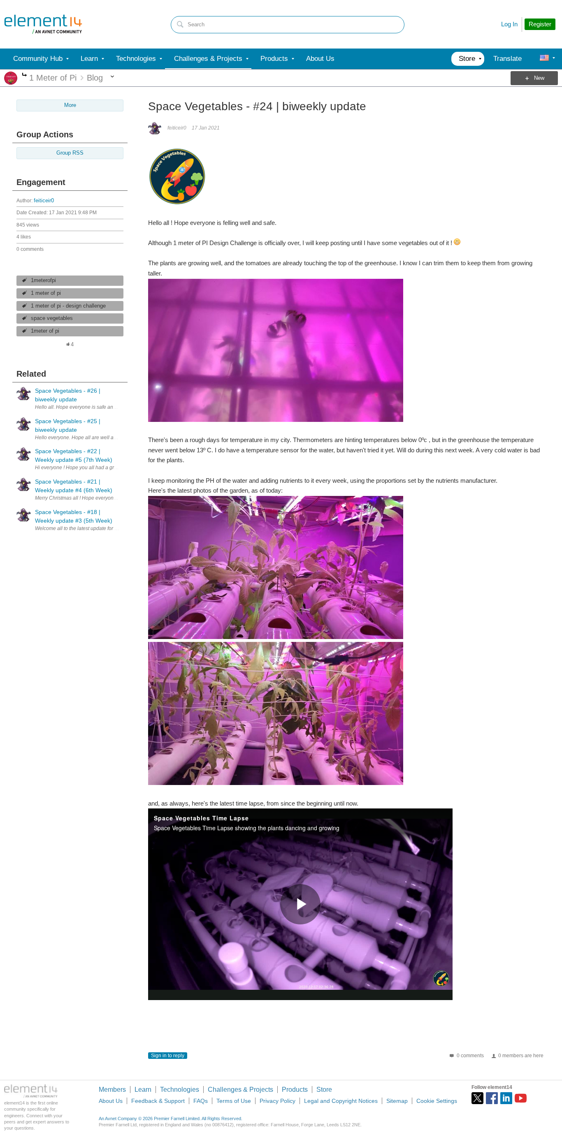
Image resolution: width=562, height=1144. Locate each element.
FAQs (200, 1101)
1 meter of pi (46, 293)
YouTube (521, 1098)
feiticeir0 (44, 201)
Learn (143, 1089)
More (24, 75)
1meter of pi (45, 331)
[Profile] (544, 59)
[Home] (43, 24)
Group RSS (70, 153)
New (539, 78)
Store (324, 1089)
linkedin (506, 1098)
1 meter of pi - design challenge (68, 306)
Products (295, 1089)
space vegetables (52, 318)
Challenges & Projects (240, 1089)
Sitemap (397, 1101)
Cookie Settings (436, 1101)
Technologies (179, 1089)
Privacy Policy (277, 1101)
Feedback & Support (158, 1101)
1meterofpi (43, 280)
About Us (111, 1101)
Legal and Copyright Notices (341, 1101)
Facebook (492, 1098)
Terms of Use (233, 1101)
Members (112, 1089)
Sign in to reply (167, 1055)
